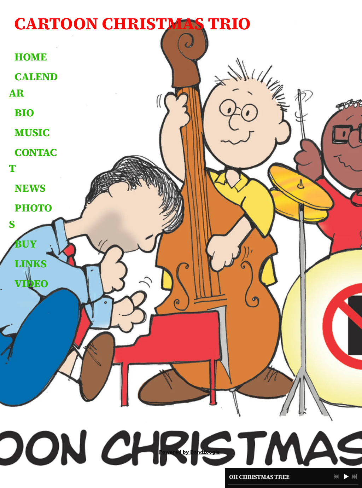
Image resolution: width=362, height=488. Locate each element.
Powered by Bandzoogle (189, 451)
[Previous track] (336, 477)
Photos (30, 216)
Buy (25, 244)
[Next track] (354, 477)
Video (31, 283)
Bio (24, 112)
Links (30, 263)
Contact (33, 160)
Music (31, 132)
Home (30, 57)
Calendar (33, 84)
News (30, 188)
